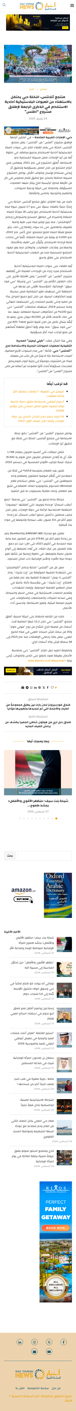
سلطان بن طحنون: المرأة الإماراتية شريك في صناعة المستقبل (33, 1060)
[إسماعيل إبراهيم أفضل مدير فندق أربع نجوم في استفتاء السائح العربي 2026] (64, 1015)
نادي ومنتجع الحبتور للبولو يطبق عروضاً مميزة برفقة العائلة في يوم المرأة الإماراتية (33, 1156)
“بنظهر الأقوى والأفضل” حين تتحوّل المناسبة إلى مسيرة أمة (32, 965)
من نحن (56, 1388)
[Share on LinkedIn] (35, 687)
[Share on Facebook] (47, 687)
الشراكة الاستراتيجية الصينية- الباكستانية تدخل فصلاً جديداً (36, 1102)
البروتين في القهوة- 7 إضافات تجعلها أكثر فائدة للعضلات (38, 394)
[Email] (34, 1351)
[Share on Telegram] (27, 687)
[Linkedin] (20, 1342)
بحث (10, 855)
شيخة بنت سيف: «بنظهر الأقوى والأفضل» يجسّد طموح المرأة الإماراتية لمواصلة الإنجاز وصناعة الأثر (32, 943)
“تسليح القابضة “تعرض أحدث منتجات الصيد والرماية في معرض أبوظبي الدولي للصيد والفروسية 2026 (32, 1038)
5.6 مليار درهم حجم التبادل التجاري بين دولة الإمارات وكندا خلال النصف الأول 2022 (38, 419)
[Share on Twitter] (43, 687)
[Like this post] (52, 687)
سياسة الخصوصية (38, 1388)
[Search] (4, 6)
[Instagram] (34, 1342)
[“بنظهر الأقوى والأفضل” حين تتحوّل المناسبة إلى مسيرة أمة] (64, 969)
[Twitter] (49, 1342)
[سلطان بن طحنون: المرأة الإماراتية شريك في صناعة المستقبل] (64, 1064)
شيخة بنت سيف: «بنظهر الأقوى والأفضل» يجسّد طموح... (38, 803)
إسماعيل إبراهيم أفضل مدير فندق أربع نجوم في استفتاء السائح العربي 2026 (32, 1013)
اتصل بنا (20, 1388)
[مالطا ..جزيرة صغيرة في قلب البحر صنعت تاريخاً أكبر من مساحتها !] (64, 1085)
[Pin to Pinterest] (39, 687)
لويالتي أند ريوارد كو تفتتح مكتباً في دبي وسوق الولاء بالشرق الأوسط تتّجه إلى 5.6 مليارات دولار (32, 989)
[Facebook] (63, 1342)
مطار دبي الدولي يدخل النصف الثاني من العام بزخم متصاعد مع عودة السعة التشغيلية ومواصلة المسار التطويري (32, 1128)
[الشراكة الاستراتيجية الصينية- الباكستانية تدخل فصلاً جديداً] (64, 1106)
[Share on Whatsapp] (31, 687)
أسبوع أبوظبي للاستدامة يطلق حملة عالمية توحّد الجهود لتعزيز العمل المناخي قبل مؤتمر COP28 (37, 406)
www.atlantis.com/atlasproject (47, 660)
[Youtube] (49, 1351)
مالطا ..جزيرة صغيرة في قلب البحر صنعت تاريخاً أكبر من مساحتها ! (34, 1081)
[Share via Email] (22, 687)
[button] (7, 784)
